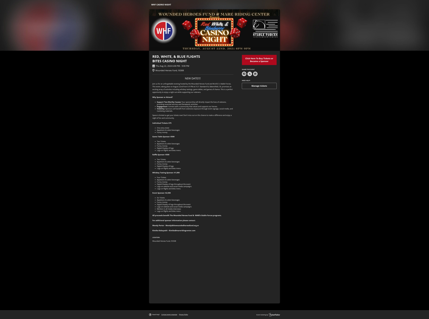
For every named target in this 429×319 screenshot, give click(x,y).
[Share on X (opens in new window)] (249, 74)
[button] (169, 315)
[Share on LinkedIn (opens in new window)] (255, 74)
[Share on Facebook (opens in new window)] (244, 74)
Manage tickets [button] (259, 86)
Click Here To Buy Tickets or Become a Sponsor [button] (259, 60)
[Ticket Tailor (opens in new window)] (274, 315)
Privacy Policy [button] (183, 315)
